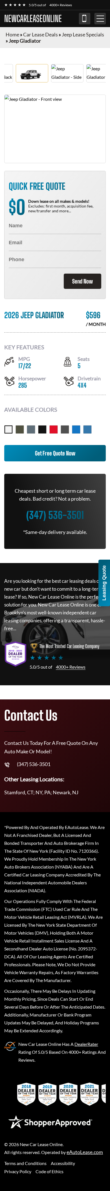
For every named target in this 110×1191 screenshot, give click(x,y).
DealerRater (86, 1044)
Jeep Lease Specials (83, 34)
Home (12, 34)
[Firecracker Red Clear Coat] (54, 429)
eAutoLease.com (85, 1152)
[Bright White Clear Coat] (8, 429)
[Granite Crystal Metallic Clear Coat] (65, 429)
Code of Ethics (49, 1171)
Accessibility (63, 1163)
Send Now (82, 281)
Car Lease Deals (40, 34)
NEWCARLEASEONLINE (33, 18)
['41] (20, 429)
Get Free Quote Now (55, 453)
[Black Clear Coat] (42, 429)
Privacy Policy (17, 1171)
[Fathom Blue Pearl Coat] (87, 429)
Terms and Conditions (25, 1163)
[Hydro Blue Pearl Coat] (76, 429)
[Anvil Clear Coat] (31, 429)
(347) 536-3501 (84, 18)
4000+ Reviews (60, 5)
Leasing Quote (104, 583)
